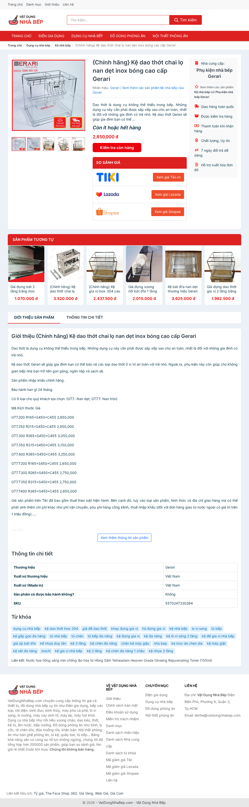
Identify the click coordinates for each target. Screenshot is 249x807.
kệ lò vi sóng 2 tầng (181, 636)
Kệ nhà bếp (63, 45)
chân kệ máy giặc (135, 643)
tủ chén (77, 636)
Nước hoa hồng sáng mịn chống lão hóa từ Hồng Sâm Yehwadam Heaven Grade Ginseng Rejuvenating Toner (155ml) (119, 660)
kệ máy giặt (216, 643)
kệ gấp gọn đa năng (29, 636)
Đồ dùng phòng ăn (127, 36)
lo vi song (199, 628)
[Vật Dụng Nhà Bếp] (32, 690)
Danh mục (33, 4)
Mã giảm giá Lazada (122, 766)
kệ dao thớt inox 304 (61, 628)
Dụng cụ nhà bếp (87, 36)
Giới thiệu (52, 4)
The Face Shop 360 (61, 793)
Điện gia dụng (51, 36)
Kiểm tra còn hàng (117, 147)
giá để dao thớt (94, 628)
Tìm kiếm (188, 20)
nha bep (160, 643)
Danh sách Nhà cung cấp (122, 742)
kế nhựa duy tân (53, 643)
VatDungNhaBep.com (115, 802)
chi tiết (84, 317)
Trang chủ (15, 4)
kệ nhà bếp (178, 628)
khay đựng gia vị (124, 628)
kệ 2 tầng (94, 651)
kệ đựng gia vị (128, 636)
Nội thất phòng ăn (170, 36)
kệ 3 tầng (78, 643)
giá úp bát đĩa (24, 643)
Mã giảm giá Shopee (122, 773)
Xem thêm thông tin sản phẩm (124, 537)
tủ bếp (216, 628)
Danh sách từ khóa (121, 753)
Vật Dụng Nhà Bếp (151, 802)
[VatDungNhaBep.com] (26, 20)
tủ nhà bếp (58, 636)
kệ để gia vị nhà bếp (218, 636)
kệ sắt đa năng (25, 651)
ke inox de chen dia (187, 643)
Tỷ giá (39, 793)
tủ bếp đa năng (100, 636)
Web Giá (101, 793)
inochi (46, 651)
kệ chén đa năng (103, 643)
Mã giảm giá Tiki (119, 760)
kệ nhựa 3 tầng (161, 651)
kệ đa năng (153, 636)
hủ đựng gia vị (153, 628)
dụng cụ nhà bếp (26, 628)
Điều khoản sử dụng (122, 712)
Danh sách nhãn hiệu (122, 732)
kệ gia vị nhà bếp (68, 651)
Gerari (114, 88)
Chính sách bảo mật (122, 705)
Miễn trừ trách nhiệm (122, 719)
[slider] (19, 144)
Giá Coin (116, 793)
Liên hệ (68, 4)
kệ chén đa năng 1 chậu (125, 651)
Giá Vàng (86, 793)
